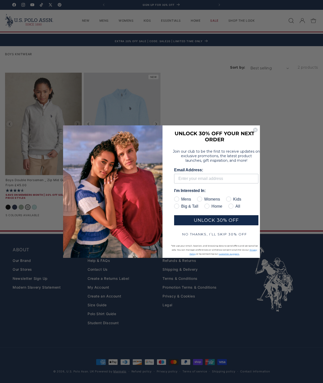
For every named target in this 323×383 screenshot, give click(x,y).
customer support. (229, 254)
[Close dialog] (255, 129)
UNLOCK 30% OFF (216, 220)
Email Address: (188, 170)
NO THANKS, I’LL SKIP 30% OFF (214, 234)
